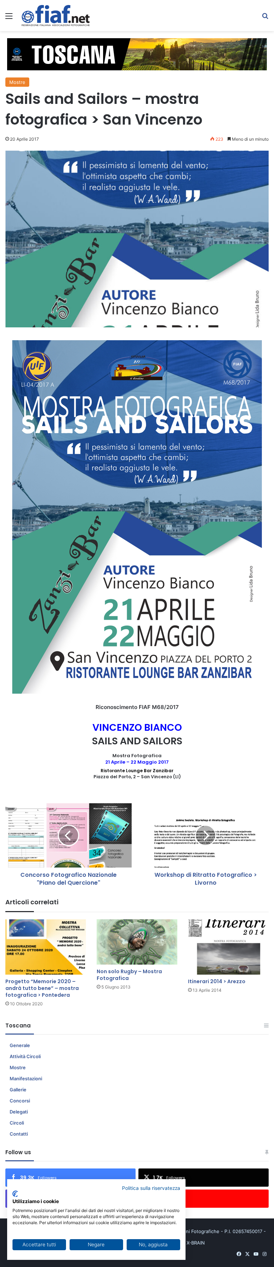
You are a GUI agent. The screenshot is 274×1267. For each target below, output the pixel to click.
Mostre (17, 82)
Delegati (19, 1112)
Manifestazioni (26, 1078)
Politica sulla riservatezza (151, 1188)
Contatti (19, 1134)
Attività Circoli (25, 1056)
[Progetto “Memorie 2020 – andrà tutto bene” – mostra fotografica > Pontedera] (45, 947)
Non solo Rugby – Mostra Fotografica (129, 975)
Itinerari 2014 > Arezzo (216, 981)
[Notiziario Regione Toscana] (56, 15)
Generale (20, 1045)
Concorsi (20, 1100)
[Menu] (8, 18)
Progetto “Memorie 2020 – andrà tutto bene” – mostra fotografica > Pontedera (42, 988)
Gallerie (18, 1089)
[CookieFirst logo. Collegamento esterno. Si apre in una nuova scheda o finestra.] (15, 1194)
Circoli (17, 1123)
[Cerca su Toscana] (265, 18)
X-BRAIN (196, 1243)
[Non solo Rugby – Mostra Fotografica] (137, 942)
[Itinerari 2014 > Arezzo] (228, 947)
